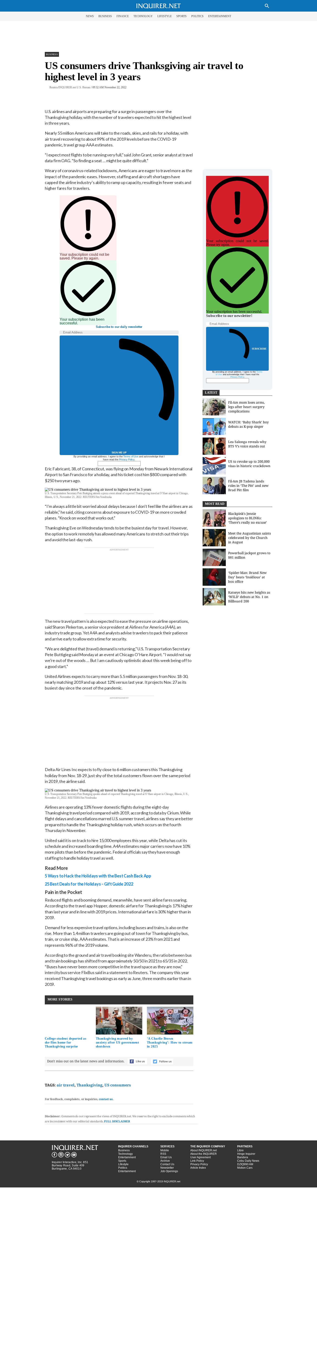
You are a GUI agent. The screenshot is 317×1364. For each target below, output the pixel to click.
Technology (125, 1153)
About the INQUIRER (203, 1153)
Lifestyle (123, 1164)
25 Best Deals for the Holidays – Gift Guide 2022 (89, 883)
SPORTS (181, 16)
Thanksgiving (89, 1085)
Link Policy (197, 1160)
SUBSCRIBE (259, 348)
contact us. (106, 1099)
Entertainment (127, 1157)
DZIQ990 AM (245, 1164)
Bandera (242, 1157)
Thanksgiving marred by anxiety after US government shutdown (117, 1042)
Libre (240, 1150)
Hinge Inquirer (246, 1153)
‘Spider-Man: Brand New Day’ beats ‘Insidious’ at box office (247, 577)
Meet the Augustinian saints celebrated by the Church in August (249, 537)
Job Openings (169, 1171)
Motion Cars (244, 1167)
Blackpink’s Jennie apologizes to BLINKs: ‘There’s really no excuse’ (247, 518)
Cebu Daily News (248, 1160)
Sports (122, 1160)
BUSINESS (105, 16)
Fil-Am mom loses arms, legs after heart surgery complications (246, 406)
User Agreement (200, 1157)
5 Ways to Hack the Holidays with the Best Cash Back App (98, 875)
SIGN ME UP (119, 452)
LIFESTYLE (164, 16)
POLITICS (197, 16)
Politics (122, 1167)
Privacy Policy (126, 459)
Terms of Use (130, 456)
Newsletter (167, 1167)
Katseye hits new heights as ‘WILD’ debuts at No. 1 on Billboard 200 (249, 596)
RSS (163, 1153)
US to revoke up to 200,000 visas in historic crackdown (249, 463)
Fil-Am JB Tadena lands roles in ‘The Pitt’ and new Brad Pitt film (248, 485)
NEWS (90, 16)
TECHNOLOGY (143, 16)
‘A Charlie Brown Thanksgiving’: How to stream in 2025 (170, 1042)
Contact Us (167, 1164)
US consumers (117, 1085)
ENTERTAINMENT (219, 16)
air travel (65, 1085)
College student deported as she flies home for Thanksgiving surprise (65, 1042)
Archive (165, 1160)
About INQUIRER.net (203, 1150)
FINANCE (122, 16)
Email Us (166, 1157)
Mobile (164, 1150)
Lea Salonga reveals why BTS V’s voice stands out (247, 444)
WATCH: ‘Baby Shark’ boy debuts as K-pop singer (248, 424)
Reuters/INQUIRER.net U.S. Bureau (69, 87)
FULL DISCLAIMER (117, 1121)
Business (52, 54)
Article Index (198, 1167)
